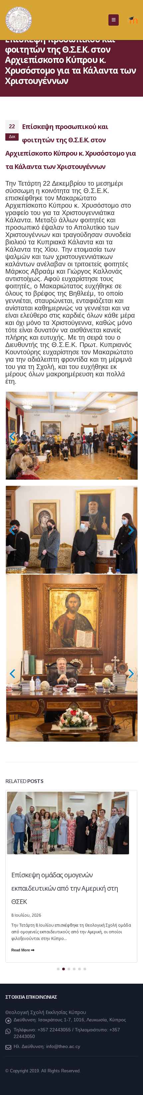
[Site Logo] (18, 20)
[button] (113, 20)
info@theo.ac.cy (63, 1045)
